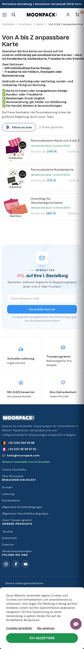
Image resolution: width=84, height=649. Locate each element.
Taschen (7, 531)
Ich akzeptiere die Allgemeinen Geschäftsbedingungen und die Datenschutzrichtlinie (44, 318)
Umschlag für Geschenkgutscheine (46, 201)
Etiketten (8, 544)
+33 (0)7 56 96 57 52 (22, 449)
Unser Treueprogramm (17, 520)
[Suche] (13, 14)
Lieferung (8, 494)
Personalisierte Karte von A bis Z (55, 141)
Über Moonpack (12, 476)
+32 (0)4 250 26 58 (21, 443)
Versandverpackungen (17, 551)
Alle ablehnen (46, 628)
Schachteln (9, 538)
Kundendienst (11, 500)
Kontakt (7, 487)
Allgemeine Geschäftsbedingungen (25, 513)
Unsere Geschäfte (14, 469)
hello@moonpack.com (23, 455)
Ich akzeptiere (42, 638)
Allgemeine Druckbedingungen (22, 507)
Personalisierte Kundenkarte (52, 170)
